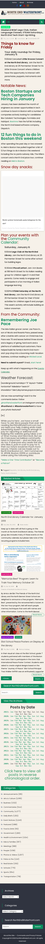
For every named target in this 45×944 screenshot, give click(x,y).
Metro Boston (18, 161)
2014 (6, 742)
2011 (6, 755)
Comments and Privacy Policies (29, 935)
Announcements (11, 794)
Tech (3, 473)
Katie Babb (21, 39)
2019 (6, 720)
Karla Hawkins (20, 228)
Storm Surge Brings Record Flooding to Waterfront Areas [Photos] (39, 679)
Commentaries (10, 807)
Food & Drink (9, 829)
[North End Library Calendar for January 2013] (22, 496)
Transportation (10, 876)
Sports (6, 872)
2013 (6, 746)
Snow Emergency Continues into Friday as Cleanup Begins (8, 678)
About (22, 2)
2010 (6, 759)
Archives (30, 2)
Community (6, 512)
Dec (30, 718)
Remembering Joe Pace (19, 321)
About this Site (9, 935)
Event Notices (18, 512)
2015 (6, 738)
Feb (16, 716)
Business (7, 803)
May (29, 716)
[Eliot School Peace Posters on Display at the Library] (16, 625)
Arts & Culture (9, 798)
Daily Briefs (6, 27)
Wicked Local (35, 356)
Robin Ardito (24, 525)
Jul (37, 716)
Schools (18, 637)
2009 (6, 764)
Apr (24, 716)
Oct (21, 718)
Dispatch (13, 470)
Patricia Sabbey (24, 649)
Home (14, 2)
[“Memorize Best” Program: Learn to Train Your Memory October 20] (22, 558)
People (6, 850)
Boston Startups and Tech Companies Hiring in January (21, 95)
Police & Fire (9, 859)
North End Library (32, 470)
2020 (6, 716)
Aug (42, 716)
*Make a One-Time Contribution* (16, 460)
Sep (17, 718)
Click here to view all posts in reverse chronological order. (22, 775)
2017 (6, 729)
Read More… (38, 615)
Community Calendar (15, 240)
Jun (33, 716)
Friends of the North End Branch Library (14, 589)
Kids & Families (7, 637)
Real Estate (8, 863)
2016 (6, 733)
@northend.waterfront (11, 402)
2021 (6, 712)
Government (9, 833)
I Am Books (21, 470)
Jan (11, 712)
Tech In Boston (11, 473)
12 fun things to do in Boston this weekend (21, 136)
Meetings (7, 846)
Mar (20, 716)
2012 (6, 751)
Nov (25, 718)
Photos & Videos (10, 855)
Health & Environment (13, 837)
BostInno (14, 121)
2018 (6, 725)
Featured (7, 824)
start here (35, 362)
